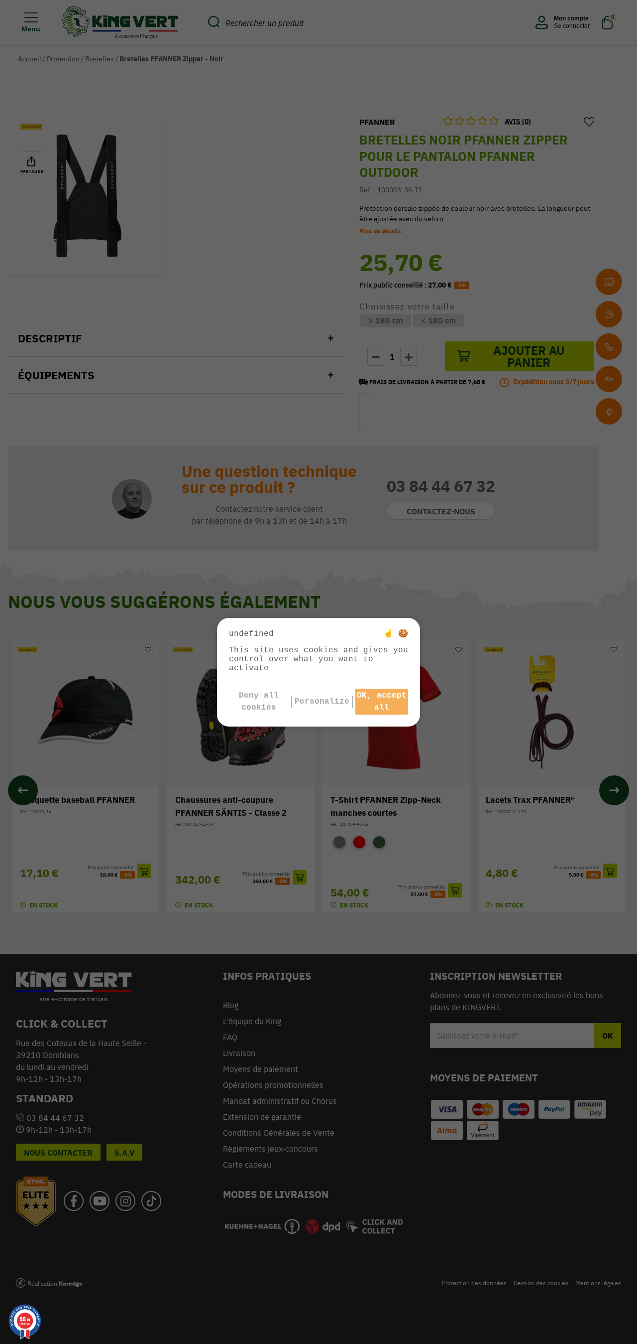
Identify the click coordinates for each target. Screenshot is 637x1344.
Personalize (322, 701)
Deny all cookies (259, 701)
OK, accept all (382, 701)
